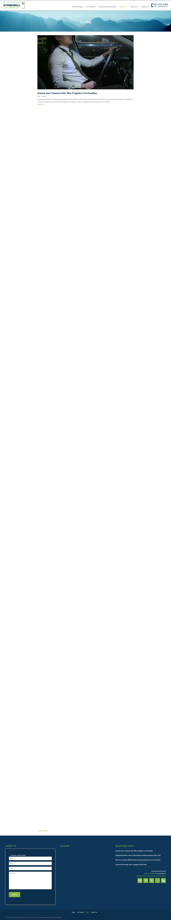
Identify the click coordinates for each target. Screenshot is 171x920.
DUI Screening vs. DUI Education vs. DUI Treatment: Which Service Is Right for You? (68, 733)
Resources (123, 7)
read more (40, 104)
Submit (14, 894)
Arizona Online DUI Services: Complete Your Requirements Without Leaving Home (68, 654)
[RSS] (163, 880)
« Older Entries (42, 831)
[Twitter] (151, 880)
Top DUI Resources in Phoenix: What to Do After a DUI (58, 494)
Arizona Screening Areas (107, 7)
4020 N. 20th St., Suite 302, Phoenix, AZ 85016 (151, 876)
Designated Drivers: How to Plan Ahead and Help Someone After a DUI (64, 174)
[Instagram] (140, 880)
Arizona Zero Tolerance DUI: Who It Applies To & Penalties (67, 93)
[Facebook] (145, 880)
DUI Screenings (77, 7)
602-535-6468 (150, 873)
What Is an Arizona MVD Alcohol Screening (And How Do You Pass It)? (64, 254)
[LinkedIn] (157, 880)
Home (73, 912)
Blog (87, 912)
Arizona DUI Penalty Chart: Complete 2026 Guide (56, 334)
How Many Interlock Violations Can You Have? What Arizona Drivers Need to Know (68, 414)
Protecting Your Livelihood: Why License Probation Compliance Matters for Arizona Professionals (73, 813)
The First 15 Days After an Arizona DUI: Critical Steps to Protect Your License (66, 574)
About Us (134, 7)
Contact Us (145, 7)
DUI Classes (91, 7)
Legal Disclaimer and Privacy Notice (50, 917)
